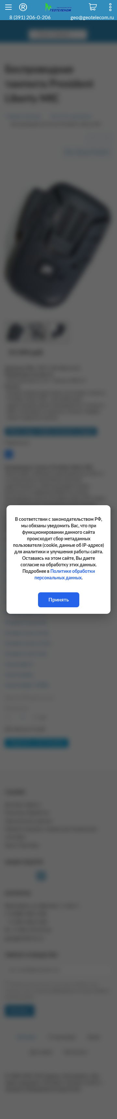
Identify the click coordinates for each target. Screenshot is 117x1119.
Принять (58, 599)
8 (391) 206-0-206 (30, 17)
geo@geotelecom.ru (92, 17)
